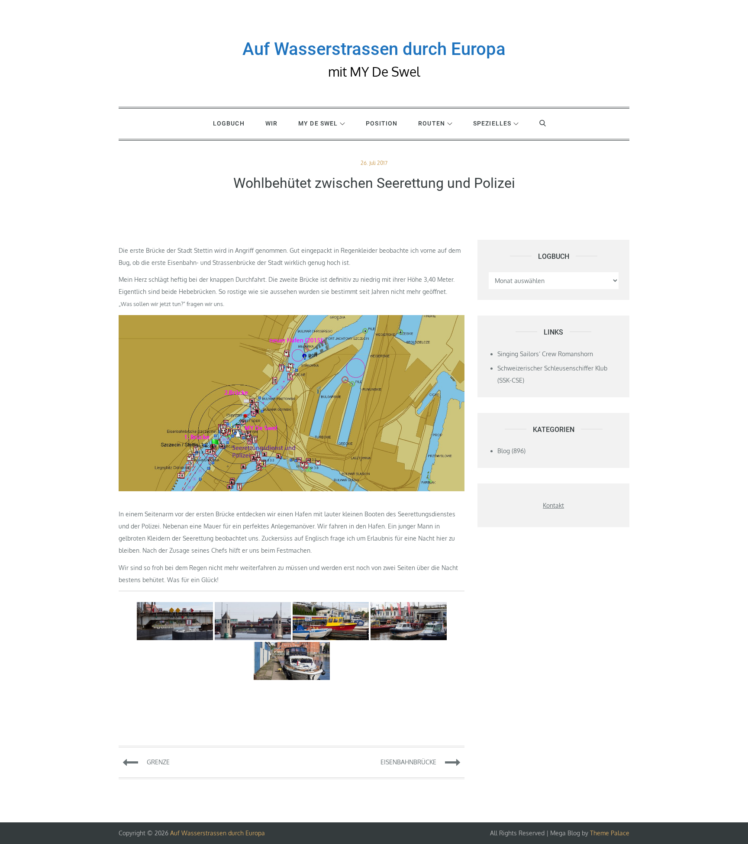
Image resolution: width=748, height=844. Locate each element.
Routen (431, 123)
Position (381, 123)
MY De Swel (318, 123)
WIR (271, 123)
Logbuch (229, 123)
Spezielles (492, 123)
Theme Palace (609, 833)
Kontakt (553, 505)
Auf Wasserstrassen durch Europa (374, 49)
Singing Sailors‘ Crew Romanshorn (545, 354)
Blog (503, 450)
